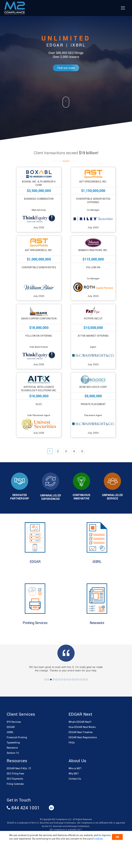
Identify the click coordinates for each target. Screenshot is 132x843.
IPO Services (14, 718)
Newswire (12, 744)
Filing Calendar (15, 780)
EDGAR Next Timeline (81, 728)
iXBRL (10, 728)
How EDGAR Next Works (82, 723)
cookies (98, 838)
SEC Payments (15, 775)
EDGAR (11, 723)
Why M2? (74, 770)
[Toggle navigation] (123, 7)
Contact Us (75, 775)
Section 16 (13, 749)
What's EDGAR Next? (80, 718)
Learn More (35, 558)
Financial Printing (17, 733)
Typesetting (13, 739)
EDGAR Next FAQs (17, 765)
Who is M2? (75, 765)
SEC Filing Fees (15, 770)
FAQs (72, 739)
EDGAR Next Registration (83, 733)
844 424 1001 (25, 804)
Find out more (66, 68)
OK (117, 837)
